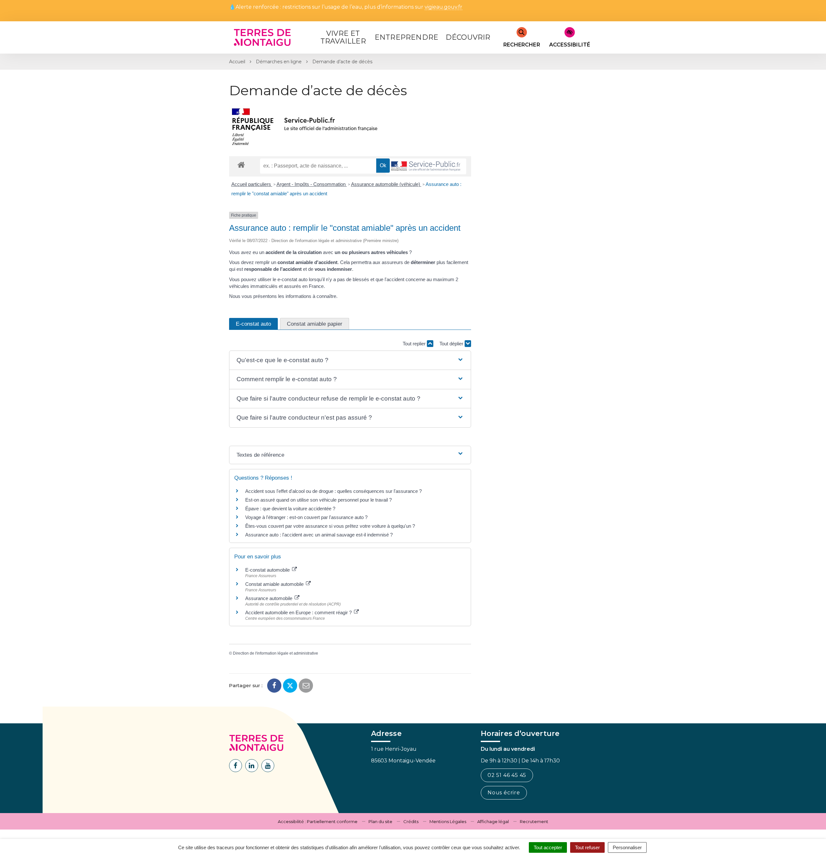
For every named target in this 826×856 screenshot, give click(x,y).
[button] (350, 360)
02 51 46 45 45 (507, 775)
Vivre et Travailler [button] (343, 37)
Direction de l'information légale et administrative (275, 653)
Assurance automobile (269, 598)
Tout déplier (452, 343)
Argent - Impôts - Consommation (312, 184)
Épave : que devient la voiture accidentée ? (290, 508)
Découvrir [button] (468, 37)
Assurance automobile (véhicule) (386, 184)
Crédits (410, 821)
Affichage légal (493, 821)
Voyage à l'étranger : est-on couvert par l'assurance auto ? (306, 517)
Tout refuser (587, 847)
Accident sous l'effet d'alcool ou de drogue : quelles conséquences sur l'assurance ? (333, 491)
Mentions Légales (447, 821)
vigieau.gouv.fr (443, 7)
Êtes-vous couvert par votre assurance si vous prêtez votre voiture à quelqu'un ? (330, 526)
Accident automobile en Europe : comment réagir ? (299, 612)
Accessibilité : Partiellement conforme (318, 821)
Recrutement (534, 821)
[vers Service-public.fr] (426, 166)
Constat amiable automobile (275, 584)
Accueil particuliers (251, 184)
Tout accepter (548, 847)
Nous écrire (504, 793)
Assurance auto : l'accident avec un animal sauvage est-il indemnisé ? (319, 534)
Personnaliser (627, 847)
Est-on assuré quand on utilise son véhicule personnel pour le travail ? (318, 500)
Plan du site (380, 821)
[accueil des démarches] (241, 164)
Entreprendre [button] (406, 37)
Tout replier (415, 343)
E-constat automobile (268, 570)
